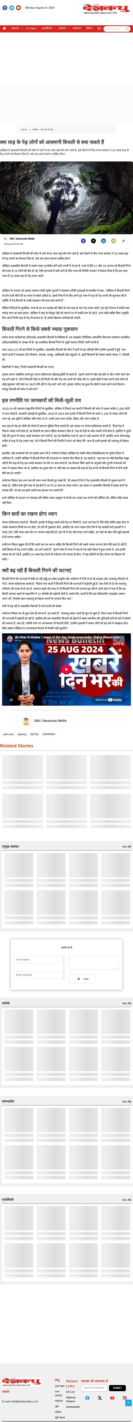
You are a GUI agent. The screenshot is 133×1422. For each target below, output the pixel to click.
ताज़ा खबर (60, 1386)
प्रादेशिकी (47, 28)
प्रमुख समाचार (10, 846)
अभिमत (62, 28)
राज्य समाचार (58, 1393)
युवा (99, 28)
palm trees (8, 734)
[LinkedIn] (103, 240)
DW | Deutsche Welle (22, 238)
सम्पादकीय (8, 1101)
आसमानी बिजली (49, 734)
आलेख (6, 1003)
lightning (22, 734)
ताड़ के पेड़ (34, 734)
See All (126, 846)
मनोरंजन (77, 28)
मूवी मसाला (60, 1417)
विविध (89, 28)
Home (24, 129)
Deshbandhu (73, 1406)
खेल (57, 1406)
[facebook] (4, 7)
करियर (58, 1412)
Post (85, 979)
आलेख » (35, 129)
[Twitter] (93, 240)
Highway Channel (71, 1399)
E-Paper (31, 28)
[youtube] (18, 7)
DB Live (70, 1391)
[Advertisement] (66, 56)
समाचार (15, 28)
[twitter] (11, 7)
